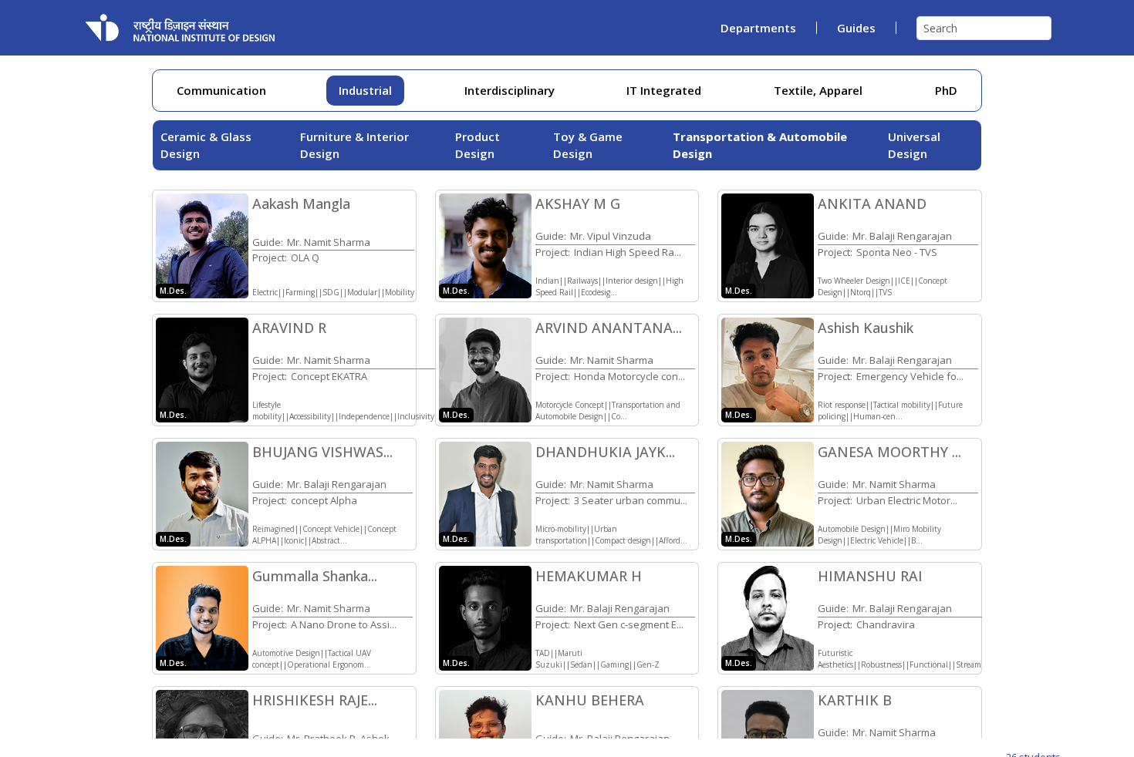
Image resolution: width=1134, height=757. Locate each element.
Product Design (477, 145)
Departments (758, 27)
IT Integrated (663, 90)
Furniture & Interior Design (354, 145)
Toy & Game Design (588, 145)
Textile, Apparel (818, 90)
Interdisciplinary (509, 90)
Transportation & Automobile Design (760, 145)
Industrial (365, 90)
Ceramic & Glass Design (205, 145)
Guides (856, 27)
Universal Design (914, 145)
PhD (946, 90)
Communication (221, 90)
